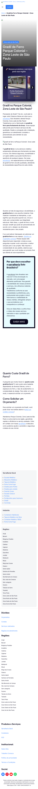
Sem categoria (7, 582)
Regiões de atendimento (9, 631)
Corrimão (7, 503)
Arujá (4, 533)
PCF (2, 737)
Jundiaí (5, 555)
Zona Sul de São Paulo (9, 604)
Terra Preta (6, 593)
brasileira (5, 541)
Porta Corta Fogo (10, 484)
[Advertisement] (19, 188)
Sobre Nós (4, 749)
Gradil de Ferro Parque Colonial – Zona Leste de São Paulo (16, 52)
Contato (9, 7)
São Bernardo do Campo (10, 577)
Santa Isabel (6, 568)
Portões (6, 496)
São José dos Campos (9, 579)
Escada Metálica (9, 477)
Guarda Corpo (9, 491)
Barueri (5, 536)
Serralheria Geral (7, 728)
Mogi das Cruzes (8, 563)
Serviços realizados (7, 626)
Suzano (5, 585)
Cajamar (5, 547)
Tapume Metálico (10, 482)
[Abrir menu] (2, 7)
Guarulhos (6, 552)
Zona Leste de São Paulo (11, 42)
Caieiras (5, 544)
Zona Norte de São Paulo (10, 598)
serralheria (6, 118)
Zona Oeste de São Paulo (10, 601)
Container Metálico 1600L (12, 519)
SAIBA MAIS (19, 321)
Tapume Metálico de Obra (13, 517)
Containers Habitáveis (11, 515)
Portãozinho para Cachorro (13, 498)
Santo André (6, 574)
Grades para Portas (10, 487)
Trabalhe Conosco (7, 753)
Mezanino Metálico (10, 480)
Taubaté (5, 590)
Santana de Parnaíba (9, 571)
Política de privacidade (9, 758)
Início (3, 13)
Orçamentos (5, 617)
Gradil (6, 500)
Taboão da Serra (7, 587)
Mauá (4, 560)
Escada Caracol (9, 493)
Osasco (5, 566)
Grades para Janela (10, 489)
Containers (5, 733)
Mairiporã (5, 558)
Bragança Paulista (8, 539)
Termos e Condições (8, 762)
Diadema (5, 550)
